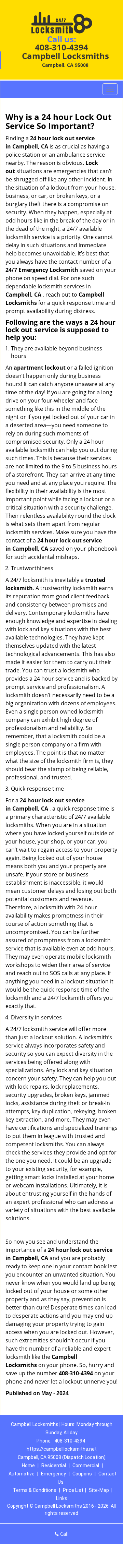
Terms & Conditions (34, 1490)
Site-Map (99, 1490)
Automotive (22, 1473)
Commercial (85, 1465)
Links (61, 1498)
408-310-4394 (61, 47)
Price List (73, 1490)
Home (28, 1465)
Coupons (82, 1473)
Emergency (53, 1473)
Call (64, 1533)
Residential (53, 1465)
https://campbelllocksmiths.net (62, 1449)
